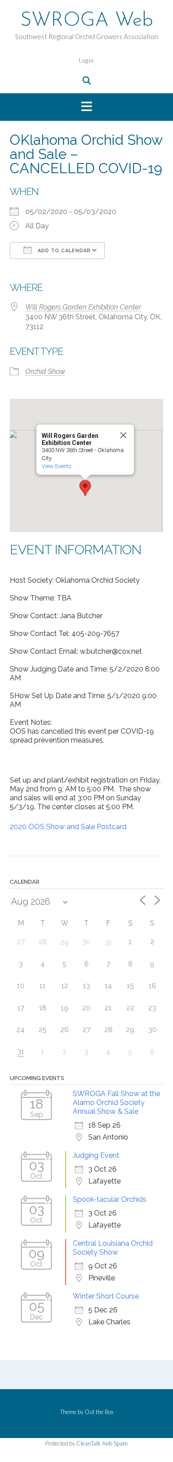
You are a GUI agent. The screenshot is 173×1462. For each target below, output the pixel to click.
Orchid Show (45, 371)
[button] (86, 107)
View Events (56, 466)
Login (86, 60)
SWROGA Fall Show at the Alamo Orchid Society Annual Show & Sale (116, 1102)
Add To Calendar (63, 251)
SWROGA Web (86, 21)
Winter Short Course (106, 1296)
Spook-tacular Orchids (109, 1199)
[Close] (123, 435)
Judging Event (96, 1155)
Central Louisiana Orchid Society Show (113, 1247)
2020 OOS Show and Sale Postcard (68, 826)
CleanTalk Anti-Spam (102, 1443)
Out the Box (99, 1411)
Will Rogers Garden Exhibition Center (83, 307)
